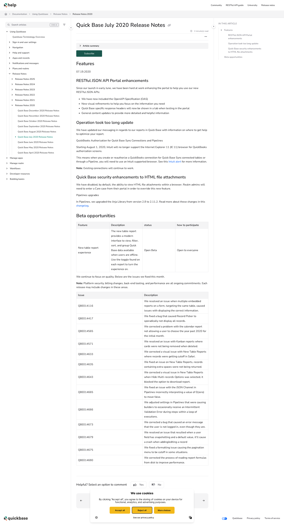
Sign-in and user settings (24, 42)
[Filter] (64, 25)
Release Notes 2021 (25, 100)
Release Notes (60, 14)
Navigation (17, 47)
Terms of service (272, 518)
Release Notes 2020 (82, 14)
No (159, 485)
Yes (141, 485)
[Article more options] (205, 36)
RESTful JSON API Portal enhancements (240, 37)
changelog (82, 206)
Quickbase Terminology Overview (28, 37)
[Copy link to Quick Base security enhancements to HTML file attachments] (191, 177)
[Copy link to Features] (99, 64)
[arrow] (221, 30)
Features (228, 30)
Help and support (20, 52)
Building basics (17, 179)
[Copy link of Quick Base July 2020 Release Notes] (169, 25)
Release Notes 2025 (25, 79)
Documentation (19, 14)
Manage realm (17, 163)
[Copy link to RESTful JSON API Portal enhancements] (153, 81)
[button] (32, 25)
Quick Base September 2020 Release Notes (39, 126)
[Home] (10, 5)
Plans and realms (20, 68)
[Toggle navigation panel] (71, 28)
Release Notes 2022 (25, 94)
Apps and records (21, 58)
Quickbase (237, 518)
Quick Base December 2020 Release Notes (38, 110)
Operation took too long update (243, 43)
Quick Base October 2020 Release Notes (37, 121)
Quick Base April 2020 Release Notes (36, 152)
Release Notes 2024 (25, 84)
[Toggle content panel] (214, 26)
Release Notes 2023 (25, 89)
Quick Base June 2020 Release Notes (35, 142)
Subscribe (93, 53)
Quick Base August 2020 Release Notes (37, 131)
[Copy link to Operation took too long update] (138, 122)
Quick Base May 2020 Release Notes (35, 147)
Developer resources (20, 173)
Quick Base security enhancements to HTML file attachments (244, 50)
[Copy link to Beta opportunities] (120, 216)
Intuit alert (175, 161)
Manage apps (16, 158)
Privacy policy (253, 518)
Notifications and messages (25, 63)
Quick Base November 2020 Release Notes (38, 115)
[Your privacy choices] (224, 518)
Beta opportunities (233, 57)
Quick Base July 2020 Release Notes (35, 136)
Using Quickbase (40, 14)
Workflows (15, 168)
